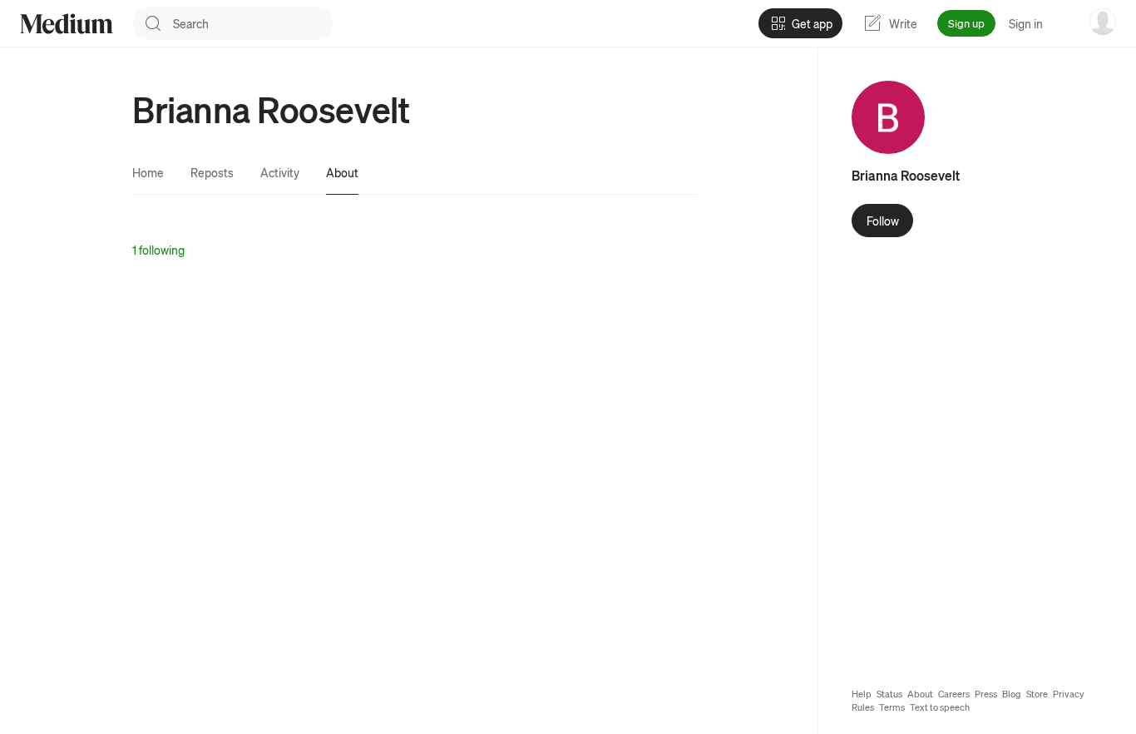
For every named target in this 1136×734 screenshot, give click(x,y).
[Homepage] (66, 23)
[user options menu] (1102, 21)
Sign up (966, 23)
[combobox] (253, 23)
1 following (158, 249)
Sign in (1026, 23)
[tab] (148, 172)
